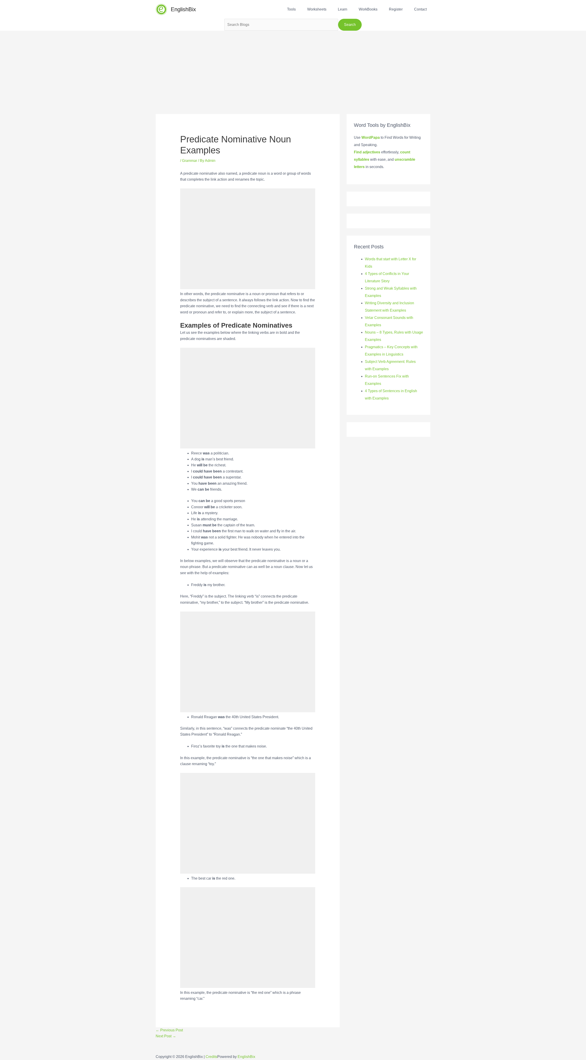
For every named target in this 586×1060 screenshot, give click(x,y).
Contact (420, 9)
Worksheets (316, 9)
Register (396, 9)
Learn (342, 9)
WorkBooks (368, 9)
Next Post (166, 1036)
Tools (291, 9)
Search (350, 25)
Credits (211, 1057)
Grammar (189, 161)
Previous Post (169, 1030)
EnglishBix (183, 9)
